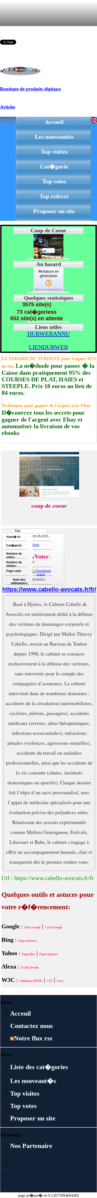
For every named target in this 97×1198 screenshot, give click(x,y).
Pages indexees (27, 940)
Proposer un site (54, 210)
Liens (60, 981)
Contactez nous (31, 1025)
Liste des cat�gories (39, 1067)
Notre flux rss (33, 1038)
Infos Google (32, 927)
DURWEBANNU (48, 334)
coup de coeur (49, 505)
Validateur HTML (31, 981)
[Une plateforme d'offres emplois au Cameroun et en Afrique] (48, 291)
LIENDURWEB (48, 347)
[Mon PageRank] (42, 574)
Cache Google (53, 927)
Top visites (54, 151)
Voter (42, 556)
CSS (49, 981)
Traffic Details (30, 967)
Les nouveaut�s (33, 1080)
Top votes (54, 181)
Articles (7, 107)
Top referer (54, 196)
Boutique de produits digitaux (30, 88)
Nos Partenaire (31, 1145)
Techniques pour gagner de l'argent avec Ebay (46, 405)
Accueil (54, 121)
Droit (36, 545)
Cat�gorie (54, 166)
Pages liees (28, 954)
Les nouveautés (54, 136)
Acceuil (20, 1013)
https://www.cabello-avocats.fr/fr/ (49, 589)
